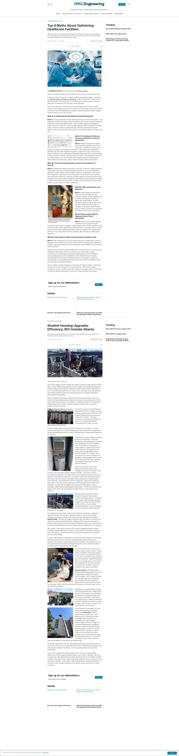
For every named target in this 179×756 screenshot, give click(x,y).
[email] (80, 46)
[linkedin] (72, 46)
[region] (89, 753)
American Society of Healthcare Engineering (63, 99)
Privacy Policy (45, 752)
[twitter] (75, 46)
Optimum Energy (83, 91)
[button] (48, 4)
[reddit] (77, 46)
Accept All (172, 753)
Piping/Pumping (119, 13)
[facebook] (70, 46)
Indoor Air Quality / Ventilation (72, 13)
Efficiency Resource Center (54, 21)
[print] (101, 46)
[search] (51, 4)
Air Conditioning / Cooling (90, 13)
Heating (58, 13)
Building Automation (106, 13)
